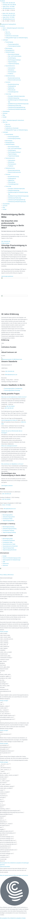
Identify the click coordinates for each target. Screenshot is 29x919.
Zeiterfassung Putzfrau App (14, 105)
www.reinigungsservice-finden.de (9, 420)
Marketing (2, 723)
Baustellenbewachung (13, 84)
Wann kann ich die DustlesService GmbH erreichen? (14, 397)
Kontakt (4, 117)
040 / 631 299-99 (10, 406)
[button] (14, 397)
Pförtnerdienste (11, 89)
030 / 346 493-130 (9, 371)
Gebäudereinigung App (13, 98)
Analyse (2, 695)
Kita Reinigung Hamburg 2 (14, 60)
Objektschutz (11, 88)
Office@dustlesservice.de (11, 374)
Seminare (5, 113)
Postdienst (10, 73)
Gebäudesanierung (10, 75)
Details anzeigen (4, 631)
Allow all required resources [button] (6, 875)
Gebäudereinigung (9, 52)
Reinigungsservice (9, 50)
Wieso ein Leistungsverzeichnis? (9, 445)
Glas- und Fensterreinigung (14, 56)
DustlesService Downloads (11, 35)
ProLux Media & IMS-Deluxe (7, 574)
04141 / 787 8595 (6, 505)
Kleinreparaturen (12, 71)
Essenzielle (3, 622)
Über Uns (5, 29)
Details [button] (24, 918)
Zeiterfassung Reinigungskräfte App (16, 107)
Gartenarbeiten (11, 68)
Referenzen (8, 34)
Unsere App (8, 94)
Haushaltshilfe (6, 111)
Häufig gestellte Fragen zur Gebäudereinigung (16, 37)
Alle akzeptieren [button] (4, 862)
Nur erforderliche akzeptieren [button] (15, 862)
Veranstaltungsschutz (13, 91)
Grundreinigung (12, 58)
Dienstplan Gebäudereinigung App (16, 96)
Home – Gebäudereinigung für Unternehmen (13, 28)
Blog (4, 115)
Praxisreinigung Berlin (13, 44)
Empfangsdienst (12, 86)
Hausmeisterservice (10, 65)
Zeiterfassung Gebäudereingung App (17, 109)
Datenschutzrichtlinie (5, 866)
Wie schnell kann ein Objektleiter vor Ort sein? (12, 464)
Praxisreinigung (9, 42)
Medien (2, 737)
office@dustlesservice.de (10, 508)
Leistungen (5, 39)
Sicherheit (7, 82)
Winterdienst (11, 70)
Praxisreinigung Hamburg (14, 46)
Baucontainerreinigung (13, 54)
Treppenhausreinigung (13, 63)
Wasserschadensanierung (14, 79)
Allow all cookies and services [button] (21, 875)
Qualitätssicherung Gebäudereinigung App (18, 103)
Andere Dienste (3, 756)
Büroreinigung (8, 48)
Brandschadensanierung (14, 78)
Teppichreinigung (12, 61)
